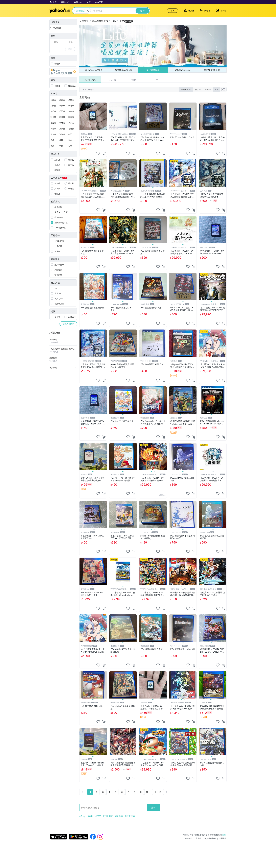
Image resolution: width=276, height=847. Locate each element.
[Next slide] (105, 116)
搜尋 (153, 807)
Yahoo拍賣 (59, 10)
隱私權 (198, 838)
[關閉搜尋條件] (87, 10)
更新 (224, 834)
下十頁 (158, 792)
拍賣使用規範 (210, 838)
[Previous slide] (81, 116)
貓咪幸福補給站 (182, 70)
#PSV (98, 816)
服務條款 (188, 838)
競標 (134, 80)
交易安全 (223, 838)
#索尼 (90, 816)
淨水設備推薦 (152, 69)
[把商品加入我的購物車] (104, 153)
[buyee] (63, 71)
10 (147, 792)
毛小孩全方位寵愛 (94, 70)
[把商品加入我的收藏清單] (98, 153)
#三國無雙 (108, 816)
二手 (155, 80)
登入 (172, 10)
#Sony (82, 816)
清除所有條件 (68, 323)
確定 (70, 49)
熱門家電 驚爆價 (212, 70)
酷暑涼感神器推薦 (123, 70)
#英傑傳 (119, 816)
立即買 (112, 80)
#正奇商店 (130, 816)
